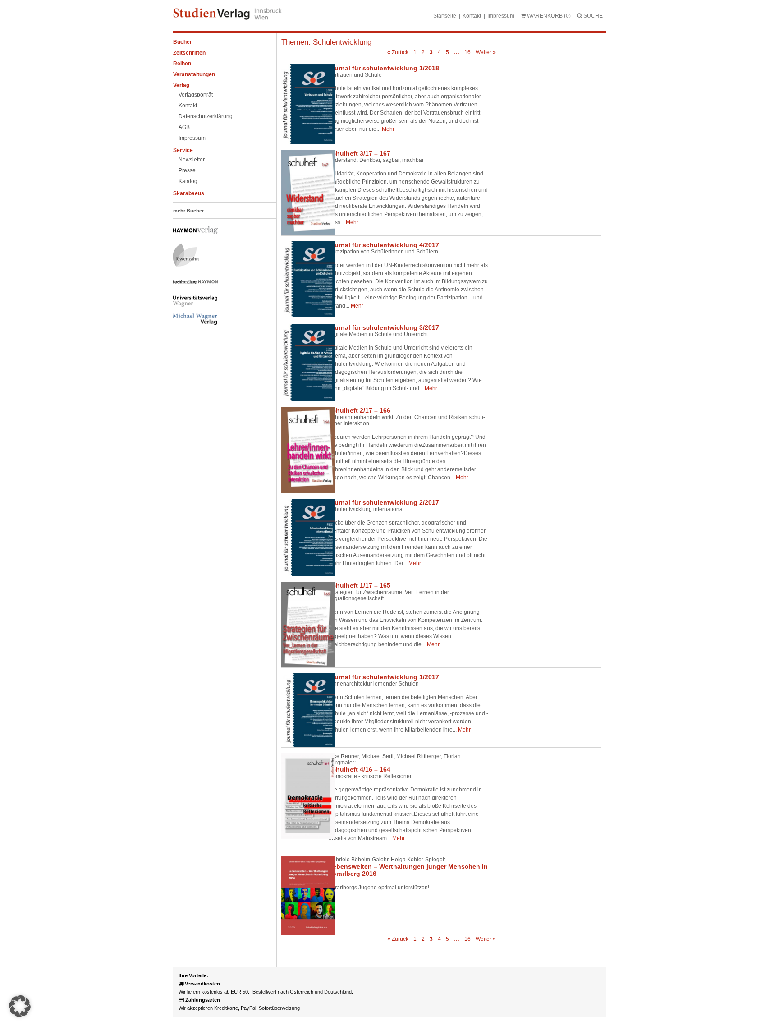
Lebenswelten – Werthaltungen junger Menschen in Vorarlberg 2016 (408, 870)
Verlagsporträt (196, 95)
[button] (20, 1006)
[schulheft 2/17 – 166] (301, 450)
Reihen (182, 63)
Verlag (181, 85)
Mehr (388, 129)
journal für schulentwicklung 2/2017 (384, 502)
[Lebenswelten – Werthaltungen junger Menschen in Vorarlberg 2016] (301, 895)
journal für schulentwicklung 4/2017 (384, 244)
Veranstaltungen (194, 74)
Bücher (182, 42)
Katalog (188, 181)
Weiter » (486, 52)
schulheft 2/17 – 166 (359, 410)
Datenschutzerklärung (206, 116)
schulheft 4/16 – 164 (359, 769)
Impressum (500, 16)
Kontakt (472, 16)
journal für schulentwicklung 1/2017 (384, 677)
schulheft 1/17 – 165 (359, 585)
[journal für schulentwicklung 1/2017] (301, 710)
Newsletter (192, 159)
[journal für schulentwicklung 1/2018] (301, 103)
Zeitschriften (189, 53)
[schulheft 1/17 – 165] (301, 625)
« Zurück (397, 52)
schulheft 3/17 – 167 (359, 153)
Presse (187, 170)
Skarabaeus (188, 193)
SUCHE (592, 16)
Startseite (444, 16)
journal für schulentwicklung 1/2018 (384, 68)
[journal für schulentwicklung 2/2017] (301, 537)
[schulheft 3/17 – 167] (301, 192)
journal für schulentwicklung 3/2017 (384, 327)
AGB (184, 127)
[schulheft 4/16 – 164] (301, 796)
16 (467, 52)
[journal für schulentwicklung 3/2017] (301, 362)
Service (183, 150)
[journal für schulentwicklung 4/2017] (301, 279)
